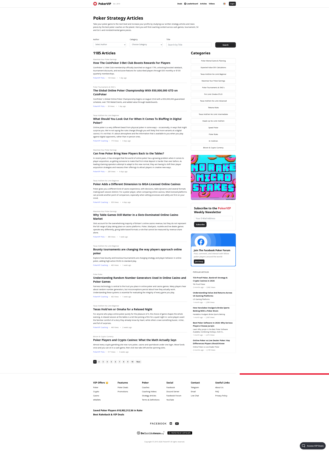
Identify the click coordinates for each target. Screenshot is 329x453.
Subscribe (200, 224)
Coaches (145, 387)
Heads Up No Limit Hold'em (213, 121)
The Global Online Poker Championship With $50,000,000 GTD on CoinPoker (135, 93)
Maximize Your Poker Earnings (105, 59)
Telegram (195, 387)
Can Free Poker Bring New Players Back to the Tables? (128, 154)
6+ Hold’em (213, 141)
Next (138, 362)
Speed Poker (213, 127)
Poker (95, 387)
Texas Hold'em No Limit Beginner (106, 115)
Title (168, 39)
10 (132, 362)
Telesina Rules (213, 107)
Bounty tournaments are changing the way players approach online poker (137, 252)
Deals (179, 3)
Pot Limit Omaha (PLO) (213, 94)
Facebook (170, 387)
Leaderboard (192, 3)
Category (134, 39)
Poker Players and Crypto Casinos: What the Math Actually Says (134, 340)
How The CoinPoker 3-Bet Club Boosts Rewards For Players (131, 63)
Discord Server (172, 391)
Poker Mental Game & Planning (213, 61)
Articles (203, 3)
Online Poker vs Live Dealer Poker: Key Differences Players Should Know (211, 342)
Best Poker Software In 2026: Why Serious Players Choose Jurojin (212, 324)
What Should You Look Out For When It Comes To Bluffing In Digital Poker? (137, 121)
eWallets (97, 400)
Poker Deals (123, 387)
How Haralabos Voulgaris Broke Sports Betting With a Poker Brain (211, 309)
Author (96, 39)
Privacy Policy (221, 395)
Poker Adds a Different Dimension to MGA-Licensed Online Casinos (136, 185)
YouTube (170, 400)
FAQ (217, 391)
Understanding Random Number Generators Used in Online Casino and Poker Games (139, 280)
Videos (212, 3)
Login (232, 4)
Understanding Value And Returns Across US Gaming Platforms (212, 294)
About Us (219, 387)
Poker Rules (97, 274)
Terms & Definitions (150, 400)
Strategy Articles (149, 395)
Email (193, 391)
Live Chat (195, 395)
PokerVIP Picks (99, 78)
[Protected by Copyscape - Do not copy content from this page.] (179, 432)
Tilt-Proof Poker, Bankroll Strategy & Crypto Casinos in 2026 (210, 279)
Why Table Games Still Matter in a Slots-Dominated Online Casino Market (135, 217)
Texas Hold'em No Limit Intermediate (213, 114)
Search (226, 45)
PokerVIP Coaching (100, 141)
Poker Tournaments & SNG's (104, 87)
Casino (96, 395)
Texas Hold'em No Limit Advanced (213, 101)
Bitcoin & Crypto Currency (103, 336)
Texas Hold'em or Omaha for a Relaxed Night (122, 310)
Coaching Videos (149, 391)
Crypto (96, 391)
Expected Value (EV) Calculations (213, 67)
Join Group (199, 261)
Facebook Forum (173, 395)
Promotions (123, 391)
